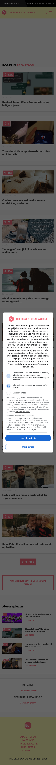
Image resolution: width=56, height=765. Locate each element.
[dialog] (28, 382)
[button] (28, 393)
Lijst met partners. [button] (23, 411)
